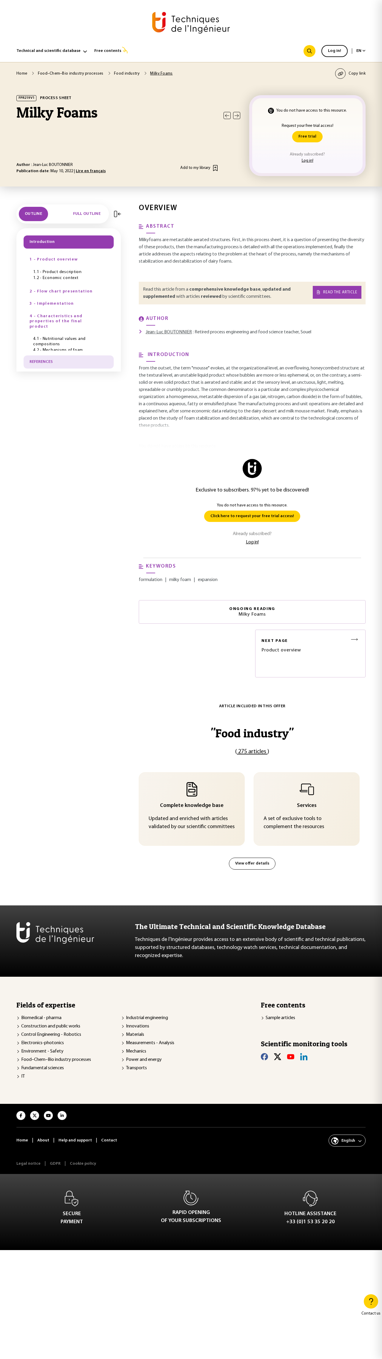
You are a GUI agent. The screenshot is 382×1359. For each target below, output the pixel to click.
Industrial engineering (147, 1018)
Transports (136, 1068)
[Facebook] (264, 1056)
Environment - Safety (42, 1051)
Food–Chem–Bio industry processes (56, 1059)
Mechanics (136, 1051)
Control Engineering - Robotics (51, 1034)
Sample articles (280, 1018)
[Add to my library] (215, 168)
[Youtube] (290, 1056)
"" (252, 733)
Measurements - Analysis (150, 1043)
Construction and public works (50, 1026)
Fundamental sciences (42, 1068)
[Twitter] (277, 1056)
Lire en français (91, 171)
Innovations (137, 1026)
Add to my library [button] (195, 168)
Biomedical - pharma (41, 1018)
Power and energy (144, 1059)
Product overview (281, 646)
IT (23, 1076)
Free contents (107, 51)
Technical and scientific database (48, 51)
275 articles (252, 752)
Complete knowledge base (192, 805)
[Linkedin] (303, 1056)
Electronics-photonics (42, 1043)
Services (307, 805)
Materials (135, 1034)
